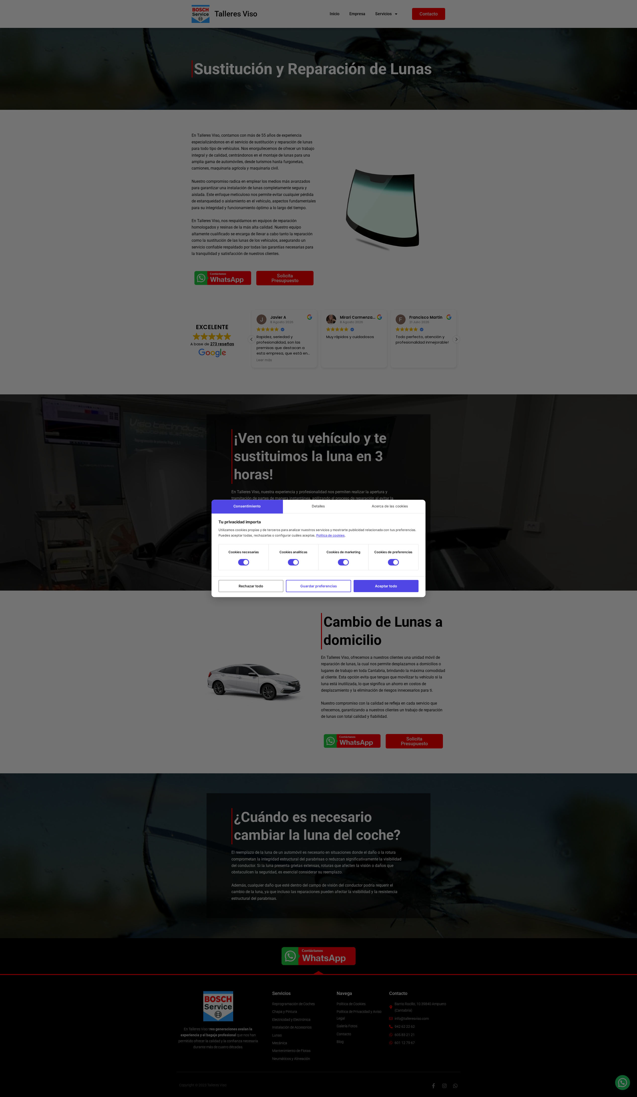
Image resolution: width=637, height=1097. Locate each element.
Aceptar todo (386, 586)
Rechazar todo (251, 586)
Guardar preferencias (318, 586)
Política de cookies (330, 535)
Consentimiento (247, 506)
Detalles (318, 506)
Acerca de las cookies (390, 506)
